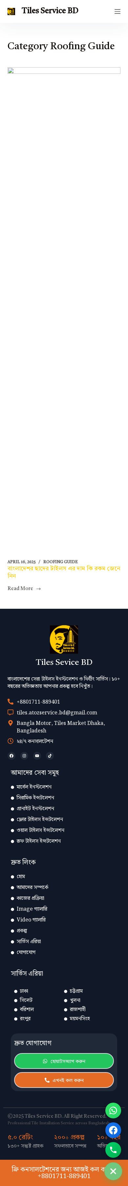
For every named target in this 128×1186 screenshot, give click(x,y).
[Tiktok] (50, 756)
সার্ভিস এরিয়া (29, 942)
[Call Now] (113, 1150)
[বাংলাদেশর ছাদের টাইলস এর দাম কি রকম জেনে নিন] (64, 313)
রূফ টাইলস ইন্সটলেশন (39, 841)
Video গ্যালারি (31, 920)
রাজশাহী (78, 1010)
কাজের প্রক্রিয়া (30, 898)
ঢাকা (24, 991)
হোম (21, 877)
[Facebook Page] (113, 1130)
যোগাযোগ (26, 952)
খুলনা (75, 1000)
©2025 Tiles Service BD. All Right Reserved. (57, 1116)
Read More (20, 588)
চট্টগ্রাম (76, 991)
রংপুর (25, 1019)
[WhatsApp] (113, 1110)
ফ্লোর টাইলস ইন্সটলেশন (40, 819)
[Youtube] (37, 756)
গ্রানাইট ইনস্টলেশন (35, 809)
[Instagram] (24, 756)
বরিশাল (27, 1010)
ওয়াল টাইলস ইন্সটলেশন (40, 830)
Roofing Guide (60, 562)
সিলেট (26, 1000)
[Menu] (117, 11)
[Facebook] (11, 756)
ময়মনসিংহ (80, 1019)
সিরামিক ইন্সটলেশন (35, 798)
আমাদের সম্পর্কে (32, 887)
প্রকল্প (22, 931)
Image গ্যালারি (32, 909)
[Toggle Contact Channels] (113, 1171)
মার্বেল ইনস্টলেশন (34, 787)
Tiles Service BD (50, 11)
